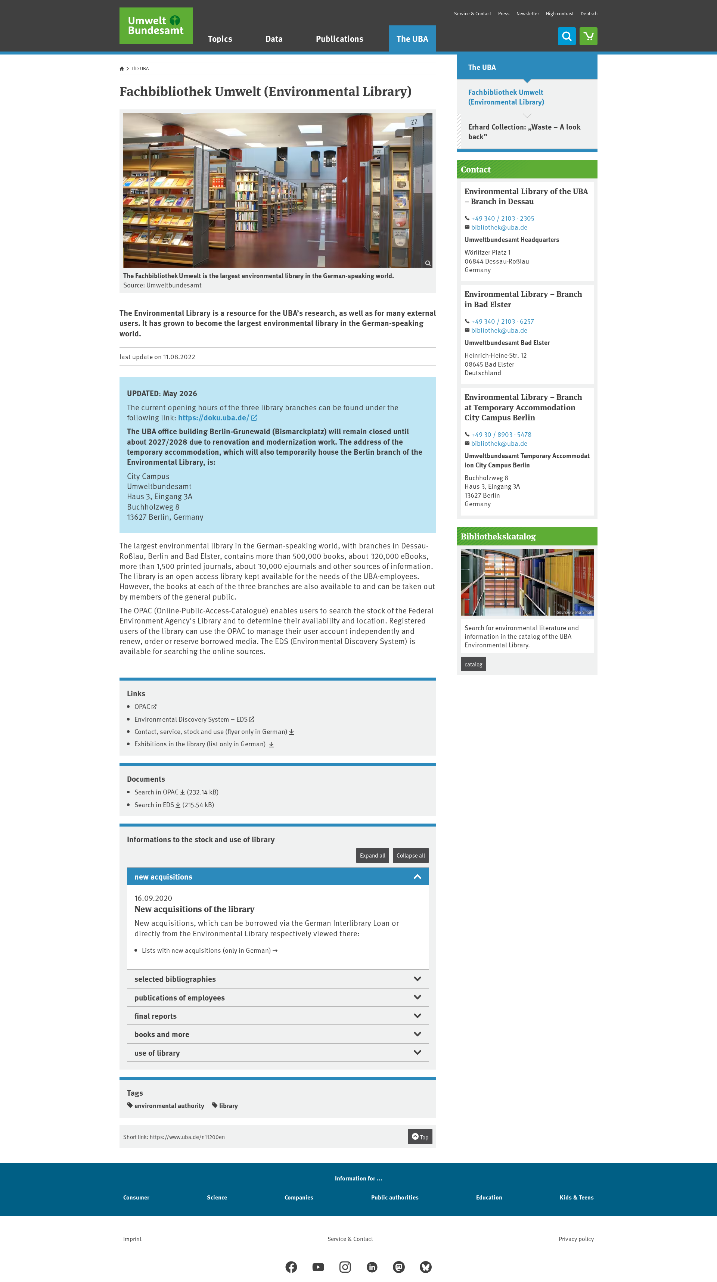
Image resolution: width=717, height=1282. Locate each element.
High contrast (560, 13)
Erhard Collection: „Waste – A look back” (524, 131)
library (228, 1105)
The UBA (412, 38)
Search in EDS (154, 804)
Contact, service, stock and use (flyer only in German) (211, 731)
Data (274, 38)
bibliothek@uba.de (499, 226)
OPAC (142, 706)
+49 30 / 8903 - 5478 (501, 434)
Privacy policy (576, 1238)
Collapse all (411, 855)
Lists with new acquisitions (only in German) (206, 950)
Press (503, 13)
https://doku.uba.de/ (213, 417)
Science (217, 1197)
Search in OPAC (156, 791)
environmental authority (169, 1105)
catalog (473, 664)
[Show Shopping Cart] (589, 36)
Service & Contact (472, 13)
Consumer (136, 1197)
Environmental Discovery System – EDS (191, 719)
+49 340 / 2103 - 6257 (502, 321)
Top (424, 1137)
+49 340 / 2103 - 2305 (502, 218)
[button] (278, 876)
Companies (299, 1197)
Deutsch (589, 13)
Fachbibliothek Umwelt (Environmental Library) (506, 96)
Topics (220, 38)
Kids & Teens (577, 1197)
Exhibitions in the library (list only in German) (200, 743)
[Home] (156, 25)
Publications (339, 38)
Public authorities (395, 1197)
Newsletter (527, 13)
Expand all (372, 855)
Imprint (132, 1238)
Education (489, 1197)
